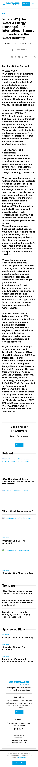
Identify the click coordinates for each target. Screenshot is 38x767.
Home (4, 14)
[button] (3, 3)
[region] (19, 758)
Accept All (19, 763)
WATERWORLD (19, 738)
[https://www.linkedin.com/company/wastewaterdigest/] (17, 729)
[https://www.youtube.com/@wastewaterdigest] (23, 729)
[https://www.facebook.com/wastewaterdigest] (15, 729)
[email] (26, 57)
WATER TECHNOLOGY (24, 745)
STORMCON (11, 745)
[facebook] (12, 57)
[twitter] (19, 57)
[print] (35, 57)
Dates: (7, 43)
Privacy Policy (21, 757)
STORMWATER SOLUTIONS (19, 740)
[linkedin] (15, 57)
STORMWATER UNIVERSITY (19, 742)
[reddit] (22, 57)
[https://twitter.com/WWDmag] (20, 729)
